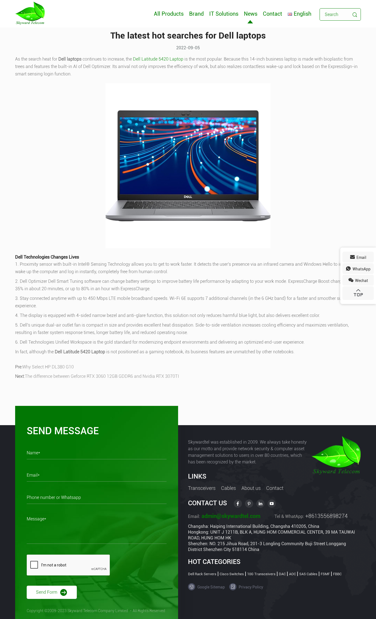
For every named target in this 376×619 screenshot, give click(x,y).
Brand (196, 13)
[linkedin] (260, 503)
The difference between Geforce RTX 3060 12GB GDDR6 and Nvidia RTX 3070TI (102, 376)
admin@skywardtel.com (230, 516)
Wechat (361, 280)
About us (251, 488)
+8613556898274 (326, 516)
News (250, 13)
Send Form (47, 591)
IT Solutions (223, 13)
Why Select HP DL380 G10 (48, 367)
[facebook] (238, 503)
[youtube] (272, 503)
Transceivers (202, 488)
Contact (272, 13)
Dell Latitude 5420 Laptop (158, 59)
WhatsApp (361, 269)
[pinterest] (249, 503)
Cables (228, 488)
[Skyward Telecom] (30, 13)
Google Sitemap (211, 587)
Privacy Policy (250, 587)
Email (361, 257)
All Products (169, 13)
